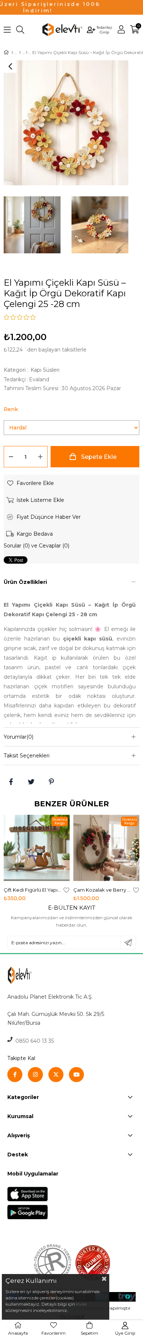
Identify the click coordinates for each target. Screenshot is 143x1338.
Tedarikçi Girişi (104, 30)
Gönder (128, 942)
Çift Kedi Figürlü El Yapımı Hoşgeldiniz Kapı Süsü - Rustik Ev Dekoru (33, 890)
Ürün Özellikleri (25, 582)
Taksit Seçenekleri (27, 755)
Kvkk (81, 1304)
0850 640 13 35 (33, 1041)
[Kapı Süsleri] (26, 52)
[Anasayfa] (12, 52)
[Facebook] (14, 1074)
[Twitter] (55, 1074)
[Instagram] (35, 1074)
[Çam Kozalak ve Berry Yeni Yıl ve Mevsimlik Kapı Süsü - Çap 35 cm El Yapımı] (106, 848)
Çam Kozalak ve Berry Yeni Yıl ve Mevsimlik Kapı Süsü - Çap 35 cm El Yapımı (102, 890)
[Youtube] (76, 1074)
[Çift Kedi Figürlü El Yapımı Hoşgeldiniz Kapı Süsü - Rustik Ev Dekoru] (37, 848)
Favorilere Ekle (66, 889)
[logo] (35, 975)
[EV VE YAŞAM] (20, 52)
